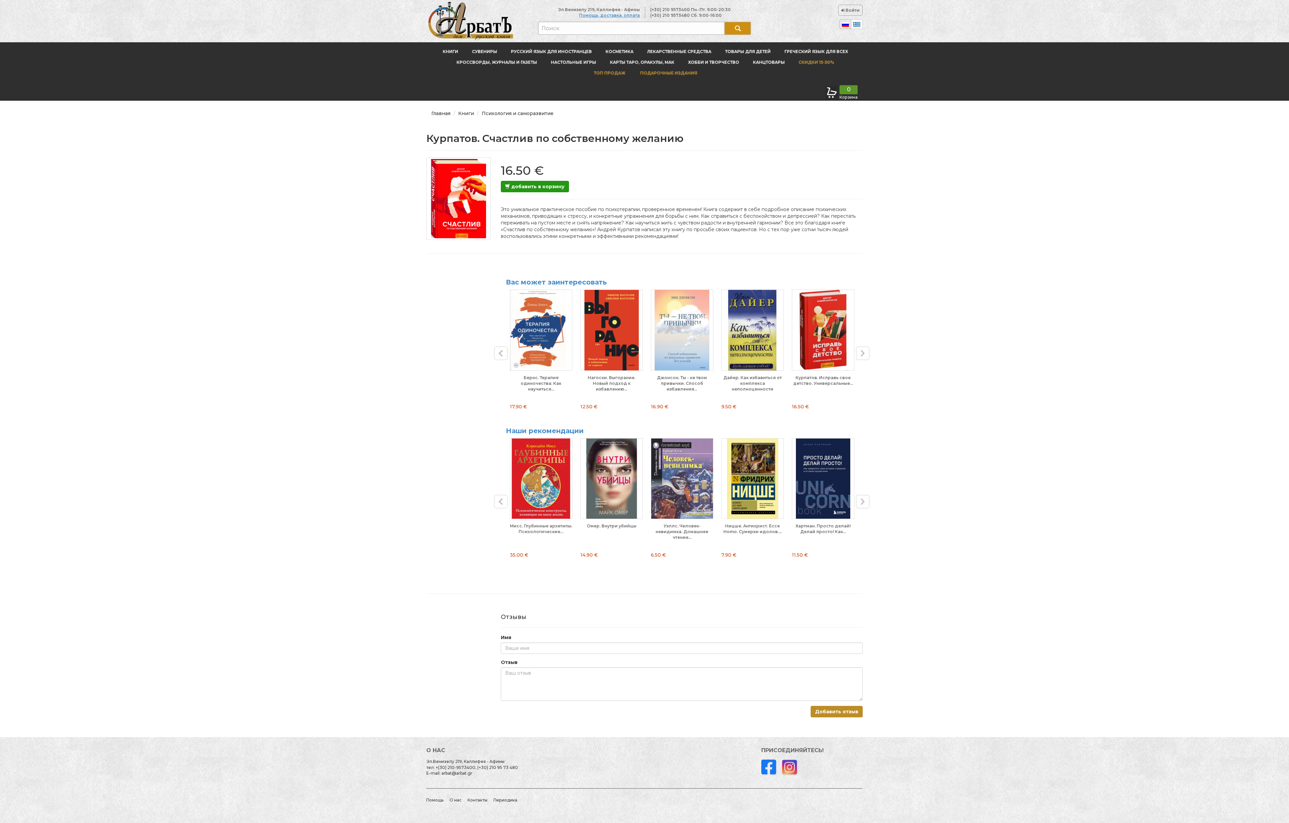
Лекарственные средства (679, 51)
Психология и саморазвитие (518, 113)
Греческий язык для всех (816, 51)
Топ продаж (609, 72)
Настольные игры (573, 62)
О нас (455, 800)
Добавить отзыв (836, 712)
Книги (450, 51)
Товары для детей (748, 51)
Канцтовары (769, 62)
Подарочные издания (668, 72)
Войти (852, 10)
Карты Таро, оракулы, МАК (642, 62)
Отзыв (509, 662)
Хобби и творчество (713, 62)
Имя (506, 637)
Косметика (619, 51)
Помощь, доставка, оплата (609, 15)
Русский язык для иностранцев (551, 51)
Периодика (505, 800)
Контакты (477, 800)
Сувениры (484, 51)
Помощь (434, 800)
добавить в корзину (537, 187)
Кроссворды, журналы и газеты (497, 62)
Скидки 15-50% (816, 62)
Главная (440, 113)
